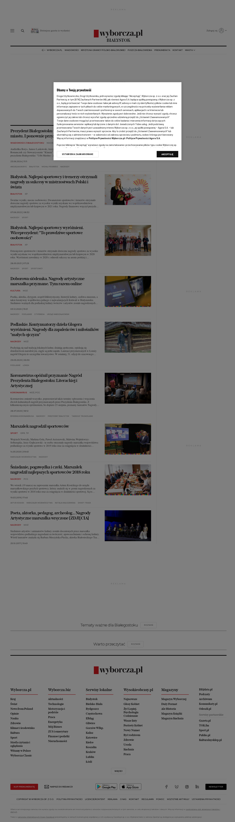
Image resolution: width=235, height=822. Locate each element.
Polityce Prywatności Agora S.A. (143, 138)
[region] (117, 121)
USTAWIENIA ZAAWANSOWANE (77, 154)
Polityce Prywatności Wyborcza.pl (107, 138)
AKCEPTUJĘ (167, 154)
